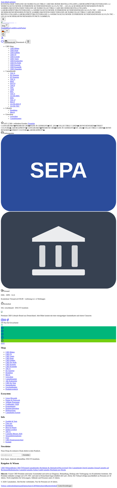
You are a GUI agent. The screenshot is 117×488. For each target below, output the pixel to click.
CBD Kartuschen (16, 61)
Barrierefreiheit (51, 486)
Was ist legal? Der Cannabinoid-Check (73, 468)
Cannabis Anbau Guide (34, 470)
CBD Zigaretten (16, 69)
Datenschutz (26, 486)
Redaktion (9, 425)
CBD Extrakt (15, 57)
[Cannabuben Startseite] (8, 22)
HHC (12, 98)
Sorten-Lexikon (11, 430)
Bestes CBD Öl (17, 468)
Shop (3, 26)
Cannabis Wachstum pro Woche (54, 470)
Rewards (17, 28)
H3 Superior (14, 77)
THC (12, 88)
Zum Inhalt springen (8, 2)
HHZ (12, 81)
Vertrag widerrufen (8, 486)
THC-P (12, 100)
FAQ (7, 438)
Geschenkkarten (11, 387)
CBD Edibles (15, 53)
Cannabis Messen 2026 (13, 434)
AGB (33, 486)
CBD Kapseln (15, 65)
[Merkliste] (2, 42)
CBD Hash (14, 50)
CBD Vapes (14, 59)
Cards (12, 28)
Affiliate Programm (12, 402)
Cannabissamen (15, 118)
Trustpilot (31, 123)
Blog (8, 28)
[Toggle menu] (28, 42)
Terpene (26, 468)
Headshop (13, 110)
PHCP (12, 102)
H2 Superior (14, 75)
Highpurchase (10, 410)
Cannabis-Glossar (93, 468)
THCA (12, 79)
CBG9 (12, 86)
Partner (23, 28)
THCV (12, 94)
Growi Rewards (11, 398)
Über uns (8, 423)
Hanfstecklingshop (12, 408)
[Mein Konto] (2, 39)
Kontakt (8, 442)
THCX (12, 73)
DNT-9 (12, 83)
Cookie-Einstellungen (65, 486)
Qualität (4, 28)
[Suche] (3, 35)
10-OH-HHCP (15, 104)
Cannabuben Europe (12, 413)
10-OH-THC (15, 106)
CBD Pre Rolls (15, 63)
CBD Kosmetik (15, 67)
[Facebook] (7, 321)
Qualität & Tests (11, 421)
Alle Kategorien (11, 381)
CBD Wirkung (6, 468)
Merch (12, 112)
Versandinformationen (13, 436)
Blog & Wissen (10, 428)
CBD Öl (13, 55)
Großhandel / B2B (12, 404)
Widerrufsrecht (40, 486)
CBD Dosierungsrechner (14, 440)
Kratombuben (10, 406)
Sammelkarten (10, 385)
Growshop (14, 116)
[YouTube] (5, 321)
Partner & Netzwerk (12, 400)
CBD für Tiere (10, 383)
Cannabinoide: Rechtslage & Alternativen (44, 468)
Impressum (18, 486)
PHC (12, 92)
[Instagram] (2, 321)
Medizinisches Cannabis (17, 470)
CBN (12, 90)
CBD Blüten (14, 48)
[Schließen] (3, 19)
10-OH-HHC (15, 96)
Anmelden (26, 455)
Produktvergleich (11, 389)
